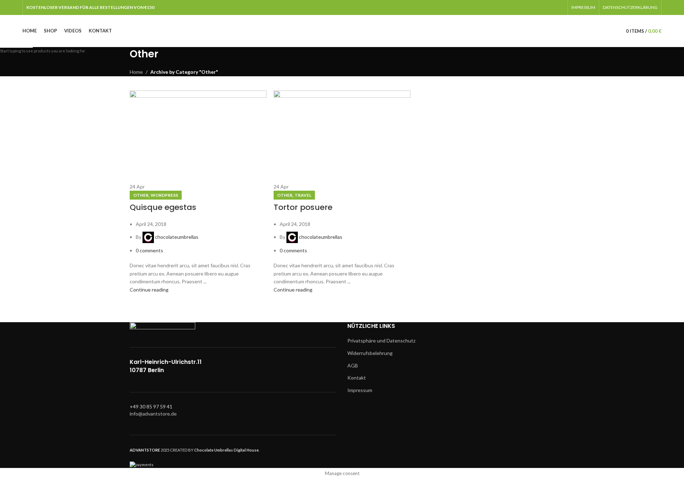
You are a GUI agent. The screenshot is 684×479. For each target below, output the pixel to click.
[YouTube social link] (559, 7)
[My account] (593, 31)
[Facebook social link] (541, 7)
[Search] (603, 31)
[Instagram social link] (550, 7)
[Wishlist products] (613, 31)
